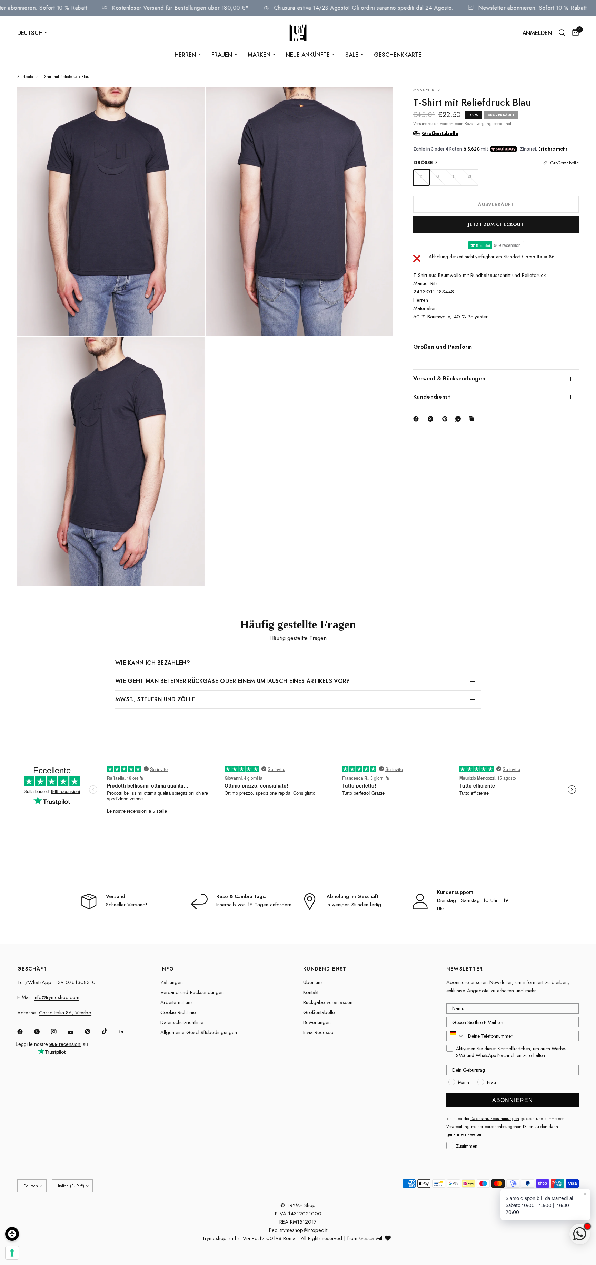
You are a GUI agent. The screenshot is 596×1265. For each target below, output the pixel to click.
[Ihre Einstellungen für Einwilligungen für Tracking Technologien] (12, 1252)
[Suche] (562, 33)
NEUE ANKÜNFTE (308, 54)
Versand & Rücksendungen (449, 378)
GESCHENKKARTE (397, 54)
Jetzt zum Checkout (496, 224)
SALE (351, 54)
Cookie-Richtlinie (178, 1012)
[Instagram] (58, 1031)
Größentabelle (319, 1012)
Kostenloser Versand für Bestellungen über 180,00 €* (210, 8)
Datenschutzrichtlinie (181, 1022)
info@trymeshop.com (56, 997)
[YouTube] (75, 1032)
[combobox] (456, 1036)
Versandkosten (426, 123)
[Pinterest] (446, 419)
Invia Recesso (318, 1032)
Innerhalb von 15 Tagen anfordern (253, 904)
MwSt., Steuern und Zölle (155, 699)
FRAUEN (221, 54)
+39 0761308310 (75, 982)
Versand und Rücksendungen (192, 992)
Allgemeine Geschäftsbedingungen (198, 1032)
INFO (167, 968)
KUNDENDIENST (325, 968)
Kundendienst (431, 396)
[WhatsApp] (459, 419)
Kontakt (310, 992)
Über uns (313, 982)
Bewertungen (317, 1022)
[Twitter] (41, 1031)
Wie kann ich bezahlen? (152, 663)
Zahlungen (171, 982)
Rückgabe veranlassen (327, 1002)
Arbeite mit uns (176, 1002)
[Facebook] (417, 419)
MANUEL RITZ (426, 90)
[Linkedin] (126, 1031)
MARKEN (259, 54)
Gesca (366, 1238)
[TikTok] (109, 1031)
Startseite (25, 77)
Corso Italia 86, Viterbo (65, 1012)
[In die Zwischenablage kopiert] (472, 419)
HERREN (185, 54)
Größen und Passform (442, 346)
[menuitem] (187, 54)
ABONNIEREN (512, 1100)
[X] (432, 419)
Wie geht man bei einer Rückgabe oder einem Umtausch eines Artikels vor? (232, 681)
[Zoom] (190, 101)
